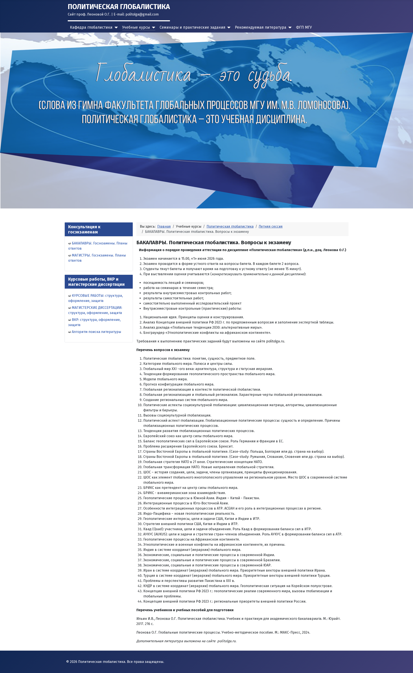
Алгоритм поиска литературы (96, 332)
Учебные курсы (136, 27)
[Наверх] (405, 665)
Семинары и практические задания (192, 27)
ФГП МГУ (304, 27)
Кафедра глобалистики (91, 27)
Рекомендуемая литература (260, 27)
